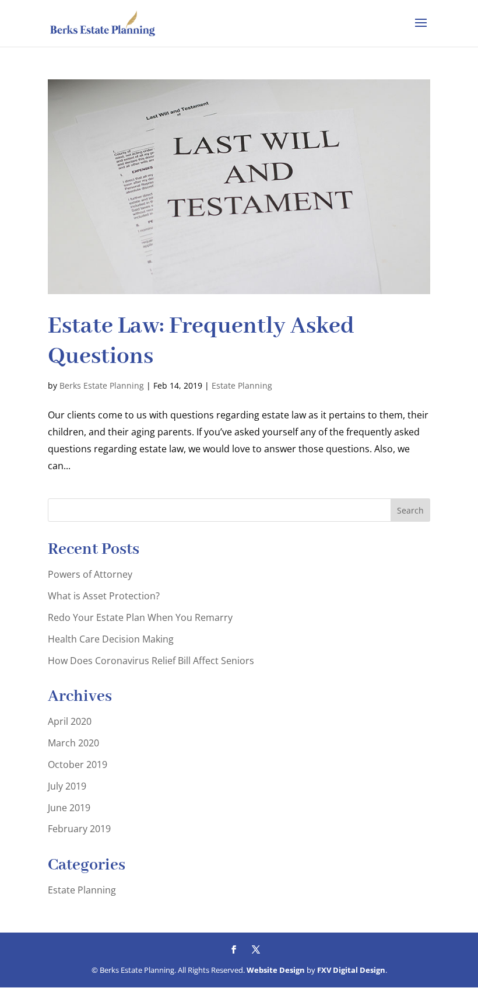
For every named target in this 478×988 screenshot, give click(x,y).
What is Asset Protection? (104, 595)
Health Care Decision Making (111, 639)
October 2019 (77, 764)
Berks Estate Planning (101, 385)
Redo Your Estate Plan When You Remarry (140, 617)
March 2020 (73, 742)
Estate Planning (242, 385)
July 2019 (67, 786)
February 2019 (79, 828)
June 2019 (69, 807)
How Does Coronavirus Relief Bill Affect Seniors (151, 660)
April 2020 (70, 721)
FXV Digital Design (351, 970)
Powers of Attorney (90, 574)
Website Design (276, 970)
